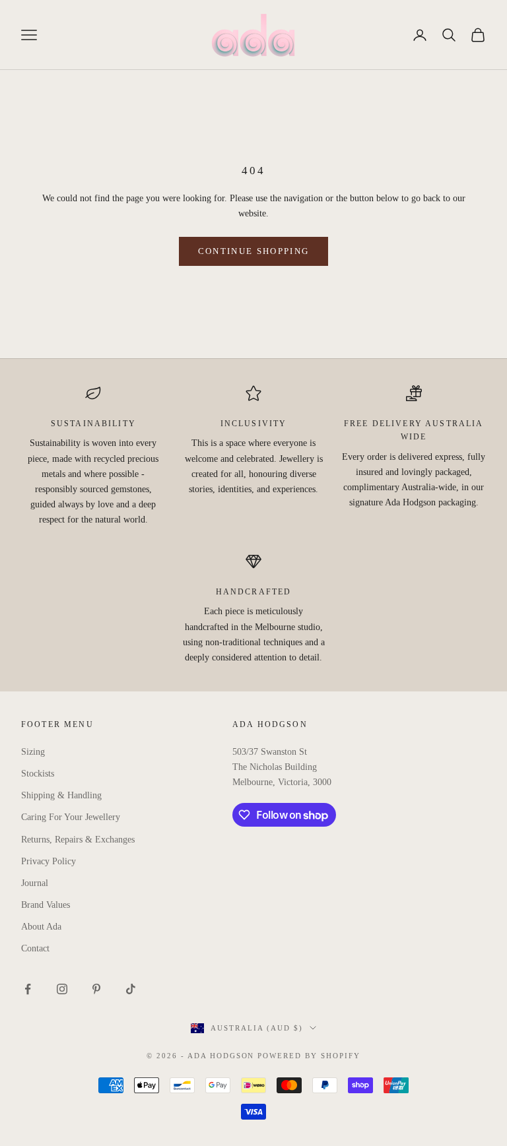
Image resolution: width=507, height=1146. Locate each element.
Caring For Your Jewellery (70, 817)
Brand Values (45, 905)
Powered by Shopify (308, 1056)
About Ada (41, 927)
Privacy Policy (48, 861)
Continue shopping (254, 251)
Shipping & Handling (61, 795)
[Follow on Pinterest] (96, 989)
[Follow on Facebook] (27, 989)
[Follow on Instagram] (62, 989)
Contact (35, 948)
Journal (34, 883)
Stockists (37, 774)
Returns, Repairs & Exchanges (78, 839)
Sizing (33, 752)
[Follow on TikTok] (130, 989)
